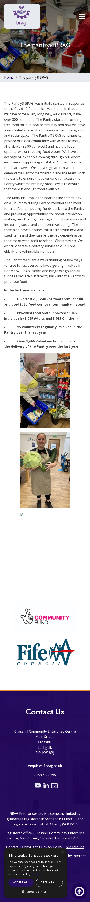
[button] (82, 16)
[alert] (35, 873)
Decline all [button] (49, 882)
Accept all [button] (21, 882)
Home (9, 77)
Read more (38, 874)
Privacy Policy (51, 847)
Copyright (30, 847)
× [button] (62, 852)
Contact (12, 847)
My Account (75, 847)
